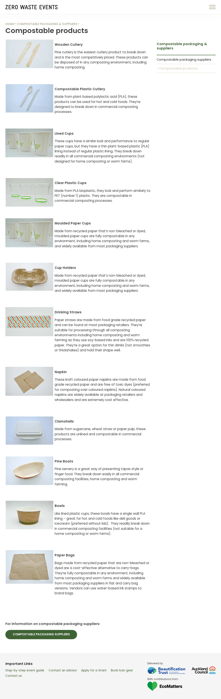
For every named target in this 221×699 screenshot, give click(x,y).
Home (9, 24)
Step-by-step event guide (24, 670)
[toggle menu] (212, 7)
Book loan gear (122, 670)
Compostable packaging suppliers (41, 634)
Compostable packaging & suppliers (47, 24)
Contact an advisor (63, 670)
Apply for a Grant (94, 670)
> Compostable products (177, 68)
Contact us (13, 676)
